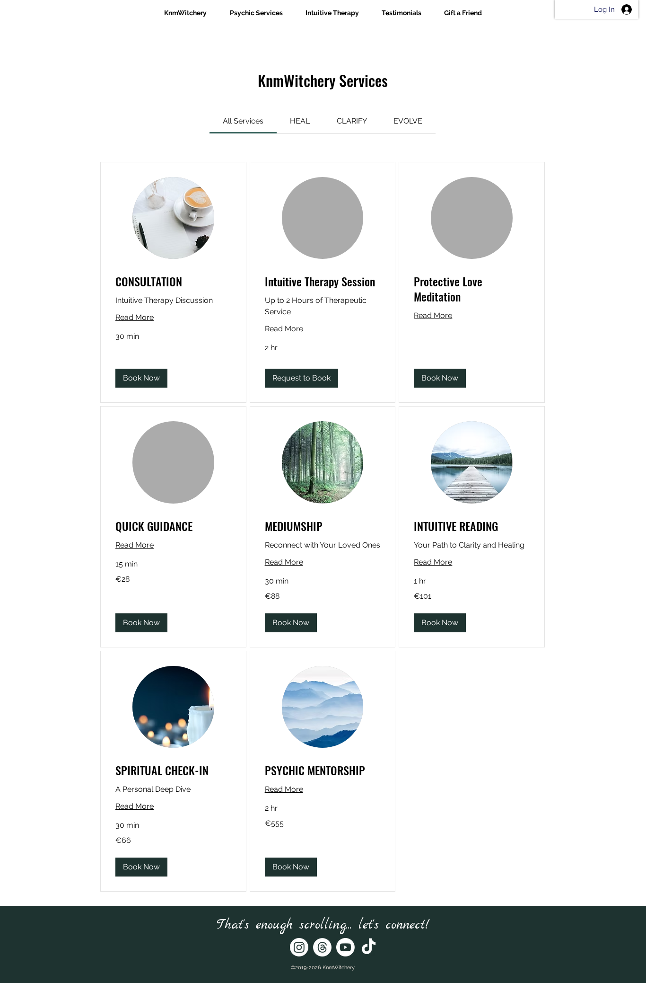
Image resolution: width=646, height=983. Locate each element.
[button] (141, 378)
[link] (243, 120)
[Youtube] (345, 947)
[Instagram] (299, 947)
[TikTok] (368, 947)
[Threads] (322, 947)
